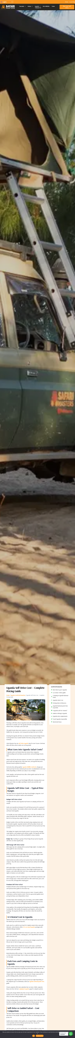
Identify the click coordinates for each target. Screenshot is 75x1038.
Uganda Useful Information (18, 695)
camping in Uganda (24, 989)
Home (8, 695)
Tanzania (21, 6)
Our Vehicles (46, 6)
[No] (73, 1034)
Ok (33, 1035)
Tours (53, 6)
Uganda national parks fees (36, 981)
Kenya (29, 6)
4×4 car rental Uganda (29, 927)
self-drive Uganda (23, 743)
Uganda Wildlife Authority (29, 767)
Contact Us (38, 7)
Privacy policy (39, 1035)
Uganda (37, 6)
